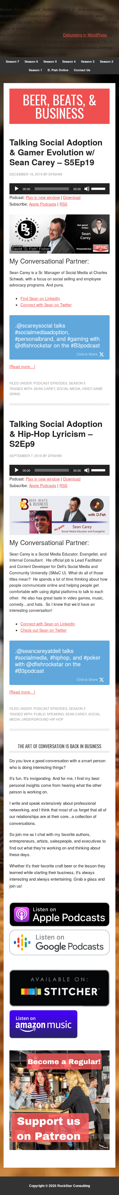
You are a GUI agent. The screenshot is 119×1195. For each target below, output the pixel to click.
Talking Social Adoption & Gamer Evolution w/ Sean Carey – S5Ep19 (55, 152)
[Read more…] (22, 366)
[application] (59, 188)
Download (72, 197)
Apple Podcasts (42, 204)
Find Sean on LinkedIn (40, 298)
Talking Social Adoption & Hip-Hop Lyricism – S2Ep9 (55, 433)
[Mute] (87, 189)
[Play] (16, 189)
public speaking (49, 713)
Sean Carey (44, 388)
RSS (63, 204)
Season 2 (77, 708)
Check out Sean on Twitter (43, 630)
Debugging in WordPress (85, 35)
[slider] (99, 188)
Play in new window (43, 197)
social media (68, 388)
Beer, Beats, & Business (59, 106)
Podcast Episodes (50, 383)
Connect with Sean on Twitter (46, 304)
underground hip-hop (42, 719)
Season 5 (77, 383)
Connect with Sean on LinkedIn (47, 623)
